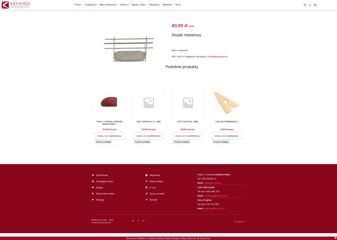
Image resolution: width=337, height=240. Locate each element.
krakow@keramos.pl (214, 208)
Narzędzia (201, 56)
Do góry (238, 221)
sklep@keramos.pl (213, 183)
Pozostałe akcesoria (217, 56)
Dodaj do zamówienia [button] (109, 136)
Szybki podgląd (103, 141)
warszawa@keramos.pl (215, 195)
